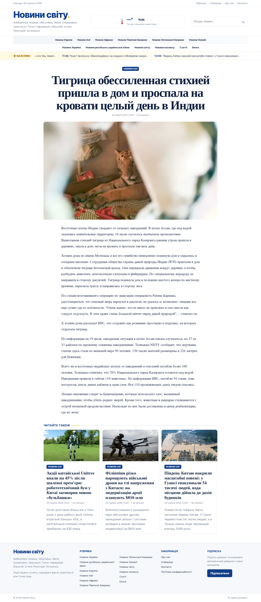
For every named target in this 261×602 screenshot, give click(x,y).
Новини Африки (104, 40)
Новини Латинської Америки (168, 40)
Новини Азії (83, 40)
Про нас (229, 3)
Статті (183, 47)
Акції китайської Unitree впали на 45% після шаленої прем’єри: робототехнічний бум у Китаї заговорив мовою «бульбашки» (71, 485)
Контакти (242, 3)
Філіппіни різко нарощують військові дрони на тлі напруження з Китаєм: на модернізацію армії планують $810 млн (129, 485)
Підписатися (219, 573)
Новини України (71, 47)
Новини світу (41, 14)
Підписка (201, 3)
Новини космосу (165, 47)
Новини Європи (63, 40)
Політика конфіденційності (176, 571)
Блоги (195, 47)
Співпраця (215, 3)
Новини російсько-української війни (107, 47)
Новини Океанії (197, 40)
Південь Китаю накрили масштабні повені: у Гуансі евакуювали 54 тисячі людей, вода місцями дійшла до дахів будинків (188, 485)
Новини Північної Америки (132, 40)
